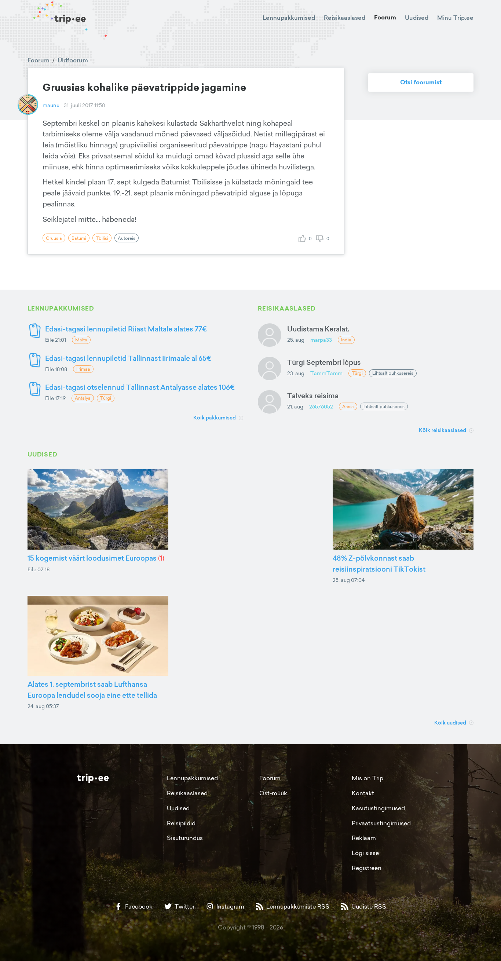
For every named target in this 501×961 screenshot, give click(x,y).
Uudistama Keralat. (318, 329)
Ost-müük (273, 793)
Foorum (385, 17)
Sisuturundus (185, 838)
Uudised (416, 18)
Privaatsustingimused (381, 823)
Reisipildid (181, 823)
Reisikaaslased (344, 18)
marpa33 (321, 339)
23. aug (295, 373)
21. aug (295, 406)
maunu (51, 105)
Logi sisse (365, 853)
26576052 (321, 406)
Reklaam (364, 838)
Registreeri (366, 868)
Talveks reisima (313, 395)
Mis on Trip (367, 778)
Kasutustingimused (378, 808)
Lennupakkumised (289, 18)
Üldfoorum (73, 60)
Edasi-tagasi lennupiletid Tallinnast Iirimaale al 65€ (128, 358)
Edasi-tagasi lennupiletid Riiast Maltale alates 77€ (126, 329)
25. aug (295, 339)
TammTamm (326, 373)
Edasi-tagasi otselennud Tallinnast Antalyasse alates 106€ (140, 387)
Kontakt (363, 793)
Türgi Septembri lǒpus (324, 362)
